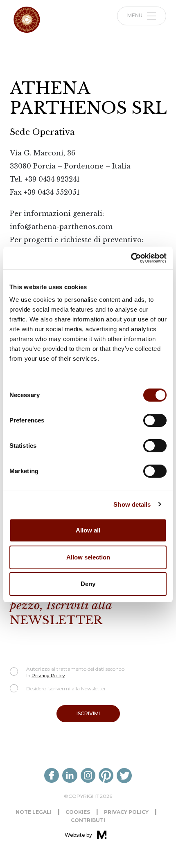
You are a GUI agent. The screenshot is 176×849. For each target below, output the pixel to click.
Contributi (88, 820)
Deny (88, 583)
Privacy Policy (48, 675)
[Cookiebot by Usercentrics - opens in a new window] (131, 258)
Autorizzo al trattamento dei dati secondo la (75, 672)
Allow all (88, 530)
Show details (132, 504)
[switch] (155, 420)
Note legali (34, 812)
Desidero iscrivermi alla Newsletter (66, 688)
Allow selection (88, 557)
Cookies (77, 812)
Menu (135, 15)
